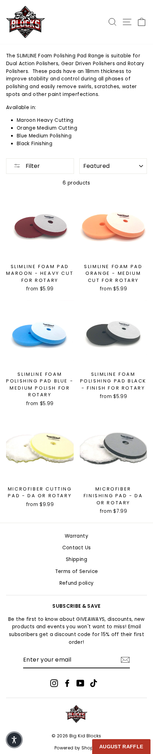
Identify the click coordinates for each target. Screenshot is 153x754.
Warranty (76, 536)
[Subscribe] (125, 660)
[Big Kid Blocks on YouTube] (80, 683)
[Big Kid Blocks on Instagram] (54, 683)
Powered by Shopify (76, 748)
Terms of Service (76, 571)
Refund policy (76, 583)
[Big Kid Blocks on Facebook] (67, 683)
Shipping (76, 559)
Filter (32, 166)
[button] (14, 739)
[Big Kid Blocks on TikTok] (93, 683)
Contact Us (76, 547)
